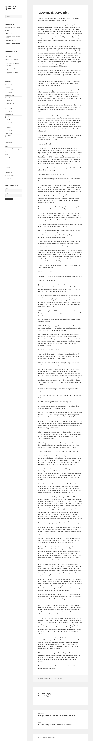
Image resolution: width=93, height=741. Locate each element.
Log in (7, 170)
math (6, 151)
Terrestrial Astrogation (11, 40)
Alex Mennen (53, 678)
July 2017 (7, 117)
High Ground (8, 33)
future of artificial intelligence (13, 149)
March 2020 (8, 100)
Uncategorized (9, 157)
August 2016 (8, 125)
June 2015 (8, 136)
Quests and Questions (10, 7)
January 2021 (8, 92)
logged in (49, 696)
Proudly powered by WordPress (46, 737)
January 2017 (8, 122)
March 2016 (8, 130)
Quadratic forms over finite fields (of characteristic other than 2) (13, 29)
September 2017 (9, 114)
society (7, 154)
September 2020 (9, 95)
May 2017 (7, 119)
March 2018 (8, 111)
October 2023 (8, 84)
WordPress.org (9, 178)
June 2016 (8, 127)
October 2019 (8, 106)
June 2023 (8, 87)
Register (7, 167)
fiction (7, 146)
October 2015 (8, 133)
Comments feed (9, 175)
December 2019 (9, 103)
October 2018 (8, 108)
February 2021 (9, 90)
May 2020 (7, 98)
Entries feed (8, 172)
